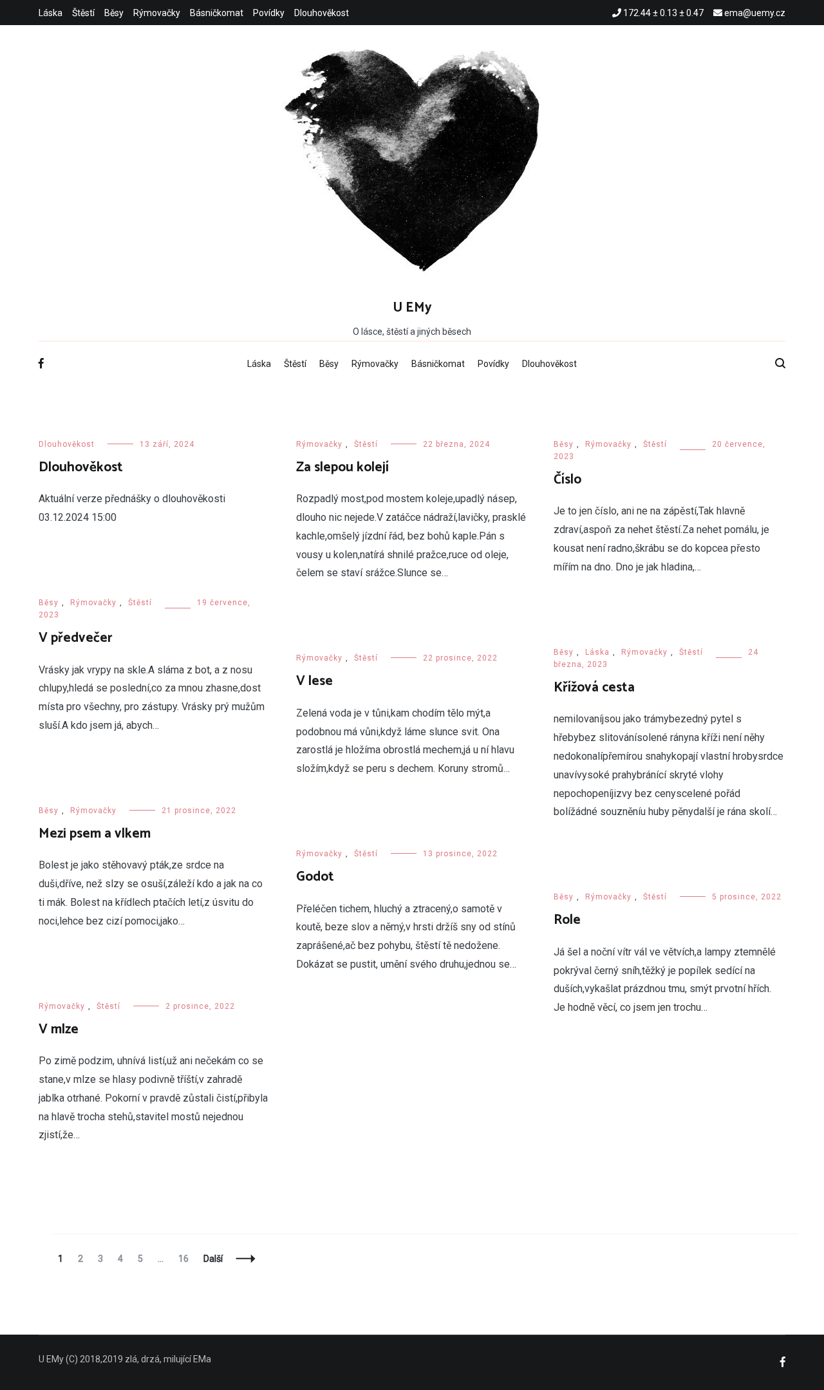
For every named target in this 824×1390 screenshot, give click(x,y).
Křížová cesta (594, 688)
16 (186, 1259)
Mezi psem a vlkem (95, 834)
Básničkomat (216, 13)
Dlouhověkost (321, 13)
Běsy (114, 13)
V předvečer (76, 638)
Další (213, 1259)
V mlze (59, 1029)
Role (567, 920)
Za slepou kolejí (342, 467)
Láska (50, 13)
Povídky (269, 13)
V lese (314, 681)
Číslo (567, 480)
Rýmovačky (156, 13)
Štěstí (83, 13)
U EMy (412, 308)
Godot (315, 877)
